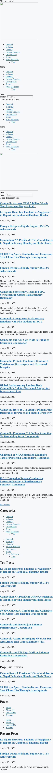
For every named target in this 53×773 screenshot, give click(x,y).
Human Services (13, 52)
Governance (11, 54)
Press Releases (12, 59)
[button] (26, 67)
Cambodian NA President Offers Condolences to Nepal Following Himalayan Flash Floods (26, 241)
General (9, 44)
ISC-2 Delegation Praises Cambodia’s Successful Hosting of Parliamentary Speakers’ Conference (21, 481)
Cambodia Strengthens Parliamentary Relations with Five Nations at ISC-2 (22, 320)
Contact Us (11, 712)
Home (8, 707)
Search (3, 97)
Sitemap (9, 715)
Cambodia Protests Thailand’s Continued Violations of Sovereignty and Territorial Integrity (24, 364)
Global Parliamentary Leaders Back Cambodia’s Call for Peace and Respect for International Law (25, 388)
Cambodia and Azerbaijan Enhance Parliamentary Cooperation (21, 626)
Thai (13, 62)
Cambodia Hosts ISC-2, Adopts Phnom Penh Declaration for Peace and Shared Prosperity (26, 411)
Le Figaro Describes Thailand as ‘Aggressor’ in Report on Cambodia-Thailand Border (25, 214)
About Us (10, 710)
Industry (9, 47)
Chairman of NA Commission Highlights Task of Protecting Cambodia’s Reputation (24, 456)
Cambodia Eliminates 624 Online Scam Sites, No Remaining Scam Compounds (26, 435)
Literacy (9, 49)
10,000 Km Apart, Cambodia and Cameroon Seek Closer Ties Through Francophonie (26, 255)
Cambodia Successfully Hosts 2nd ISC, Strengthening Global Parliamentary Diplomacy (22, 294)
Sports (8, 57)
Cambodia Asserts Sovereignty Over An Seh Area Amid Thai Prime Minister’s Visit (25, 640)
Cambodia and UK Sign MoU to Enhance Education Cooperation (24, 341)
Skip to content (6, 1)
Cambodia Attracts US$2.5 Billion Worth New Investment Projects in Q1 (24, 205)
